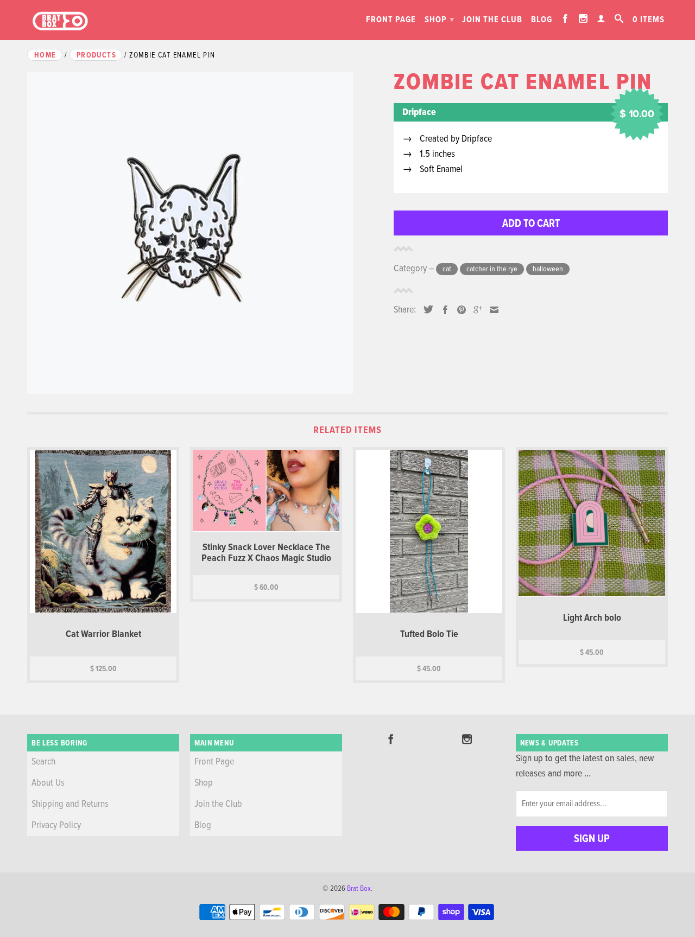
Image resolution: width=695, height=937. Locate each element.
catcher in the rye (491, 269)
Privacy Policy (56, 825)
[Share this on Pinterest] (459, 309)
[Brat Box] (59, 21)
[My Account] (601, 18)
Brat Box (359, 889)
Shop (439, 20)
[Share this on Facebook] (442, 309)
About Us (48, 783)
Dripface (419, 112)
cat (447, 269)
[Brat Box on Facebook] (565, 18)
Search (43, 762)
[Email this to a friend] (491, 309)
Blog (541, 20)
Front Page (391, 20)
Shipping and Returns (70, 804)
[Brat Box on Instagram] (583, 18)
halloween (548, 269)
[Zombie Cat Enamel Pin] (205, 233)
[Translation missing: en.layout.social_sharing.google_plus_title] (475, 309)
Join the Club (492, 20)
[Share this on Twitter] (425, 309)
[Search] (619, 18)
